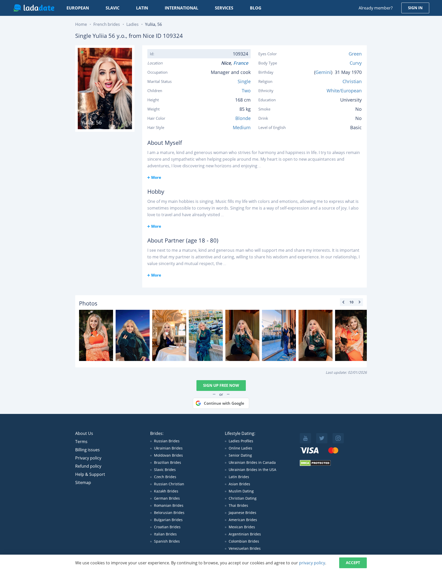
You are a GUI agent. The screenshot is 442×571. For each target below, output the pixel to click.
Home (81, 24)
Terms (81, 441)
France (242, 63)
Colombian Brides (244, 541)
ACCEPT (353, 562)
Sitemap (83, 482)
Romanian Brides (168, 505)
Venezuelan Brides (245, 548)
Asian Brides (239, 483)
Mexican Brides (242, 526)
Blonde (243, 118)
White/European (344, 90)
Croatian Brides (167, 526)
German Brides (167, 498)
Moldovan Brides (168, 455)
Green (355, 54)
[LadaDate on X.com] (321, 438)
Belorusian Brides (169, 512)
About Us (84, 433)
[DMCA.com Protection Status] (315, 464)
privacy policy (312, 563)
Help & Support (90, 474)
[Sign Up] (96, 335)
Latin (142, 8)
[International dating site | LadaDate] (34, 8)
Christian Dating (243, 498)
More (156, 177)
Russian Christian (169, 483)
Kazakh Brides (166, 491)
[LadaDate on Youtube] (305, 438)
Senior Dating (240, 455)
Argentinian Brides (245, 534)
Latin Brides (239, 476)
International (181, 8)
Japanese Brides (242, 512)
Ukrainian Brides (168, 448)
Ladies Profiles (241, 440)
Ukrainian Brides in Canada (252, 462)
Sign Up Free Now (221, 385)
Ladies (132, 24)
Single (244, 81)
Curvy (356, 63)
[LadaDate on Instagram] (338, 438)
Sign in (415, 7)
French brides (106, 24)
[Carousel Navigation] (351, 302)
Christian (352, 81)
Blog (255, 8)
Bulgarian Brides (168, 519)
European (78, 8)
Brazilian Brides (167, 462)
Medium (242, 127)
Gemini (323, 72)
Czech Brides (165, 476)
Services (224, 8)
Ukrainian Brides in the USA (252, 469)
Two (246, 90)
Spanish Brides (167, 541)
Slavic (112, 8)
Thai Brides (238, 505)
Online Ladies (240, 448)
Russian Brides (167, 440)
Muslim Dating (241, 491)
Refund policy (88, 466)
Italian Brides (165, 534)
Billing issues (87, 450)
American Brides (243, 519)
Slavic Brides (165, 469)
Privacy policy (88, 458)
